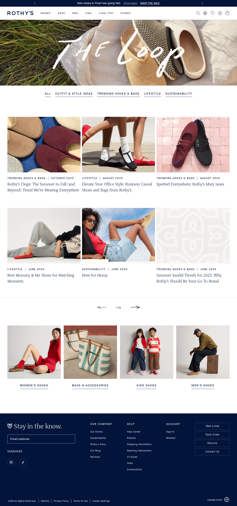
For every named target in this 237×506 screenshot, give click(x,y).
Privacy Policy (61, 500)
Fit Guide (132, 456)
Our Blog (95, 450)
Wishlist (170, 438)
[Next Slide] (201, 3)
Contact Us (212, 451)
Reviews (95, 456)
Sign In (170, 431)
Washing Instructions (139, 450)
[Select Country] (205, 13)
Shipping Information (139, 444)
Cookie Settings (101, 500)
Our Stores (96, 431)
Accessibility (134, 469)
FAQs (130, 463)
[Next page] (135, 308)
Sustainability (98, 438)
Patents (45, 500)
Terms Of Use (81, 500)
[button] (46, 13)
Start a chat (212, 426)
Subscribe (14, 451)
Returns (131, 438)
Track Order (212, 434)
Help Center (134, 431)
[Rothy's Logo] (20, 13)
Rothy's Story (98, 444)
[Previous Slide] (35, 3)
